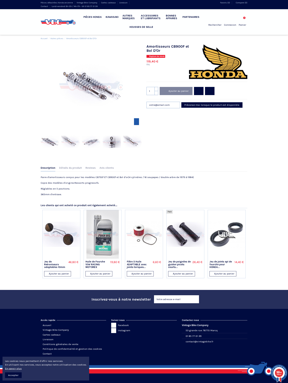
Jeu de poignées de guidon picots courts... (179, 264)
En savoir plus (13, 368)
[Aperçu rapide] (66, 257)
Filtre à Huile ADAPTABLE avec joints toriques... (136, 264)
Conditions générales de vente (60, 344)
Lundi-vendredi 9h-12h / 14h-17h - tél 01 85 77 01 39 (75, 6)
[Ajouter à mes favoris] (57, 257)
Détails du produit (70, 167)
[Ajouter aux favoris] (199, 91)
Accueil (47, 325)
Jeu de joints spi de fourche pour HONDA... (221, 264)
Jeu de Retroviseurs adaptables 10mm (54, 264)
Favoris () (225, 2)
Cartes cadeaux (108, 2)
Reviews (91, 167)
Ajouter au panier (178, 90)
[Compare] (61, 257)
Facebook (123, 325)
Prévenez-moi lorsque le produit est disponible (211, 104)
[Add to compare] (209, 91)
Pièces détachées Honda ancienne (57, 2)
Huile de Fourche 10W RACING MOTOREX (95, 264)
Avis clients (107, 167)
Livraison (123, 2)
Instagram (124, 330)
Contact (44, 6)
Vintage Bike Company (87, 2)
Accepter (13, 375)
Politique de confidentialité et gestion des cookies (72, 348)
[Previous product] (242, 38)
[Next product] (245, 38)
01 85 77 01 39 (194, 336)
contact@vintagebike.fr (199, 341)
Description (48, 167)
